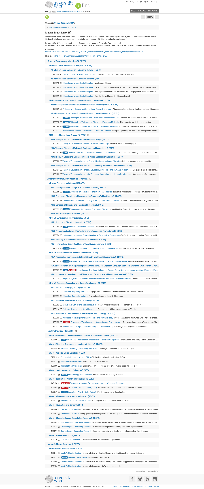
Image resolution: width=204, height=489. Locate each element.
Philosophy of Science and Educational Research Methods (87, 109)
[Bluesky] (140, 479)
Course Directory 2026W (72, 12)
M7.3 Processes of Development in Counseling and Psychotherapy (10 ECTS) (83, 313)
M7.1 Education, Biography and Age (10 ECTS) (70, 287)
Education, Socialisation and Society (76, 400)
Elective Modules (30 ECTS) (60, 331)
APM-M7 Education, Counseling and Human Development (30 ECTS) (77, 283)
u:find (58, 12)
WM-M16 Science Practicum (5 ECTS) (65, 435)
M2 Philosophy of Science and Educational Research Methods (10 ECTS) (79, 100)
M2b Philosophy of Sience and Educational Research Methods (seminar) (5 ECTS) (85, 113)
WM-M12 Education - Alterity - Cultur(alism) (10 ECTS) (71, 379)
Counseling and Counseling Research (76, 422)
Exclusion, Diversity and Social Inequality (79, 305)
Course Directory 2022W (64, 23)
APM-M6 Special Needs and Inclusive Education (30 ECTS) (73, 253)
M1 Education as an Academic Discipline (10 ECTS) (70, 65)
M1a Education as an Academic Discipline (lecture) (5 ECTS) (76, 70)
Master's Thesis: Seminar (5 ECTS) (63, 444)
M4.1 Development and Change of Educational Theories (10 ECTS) (78, 187)
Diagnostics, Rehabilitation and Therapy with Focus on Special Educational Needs (96, 279)
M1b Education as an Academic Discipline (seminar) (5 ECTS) (76, 79)
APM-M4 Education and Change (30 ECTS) (67, 183)
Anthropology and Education (80, 375)
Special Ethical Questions (71, 361)
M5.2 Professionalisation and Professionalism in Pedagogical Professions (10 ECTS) (86, 231)
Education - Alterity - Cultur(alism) (83, 388)
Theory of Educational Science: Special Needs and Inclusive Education (91, 161)
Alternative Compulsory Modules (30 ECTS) (67, 179)
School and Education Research (81, 227)
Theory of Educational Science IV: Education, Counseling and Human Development (96, 170)
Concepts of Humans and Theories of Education (90, 209)
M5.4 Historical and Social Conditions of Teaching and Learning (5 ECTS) (81, 244)
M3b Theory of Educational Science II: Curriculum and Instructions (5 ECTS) (82, 148)
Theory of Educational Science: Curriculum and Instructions (92, 152)
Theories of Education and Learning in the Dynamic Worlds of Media (90, 200)
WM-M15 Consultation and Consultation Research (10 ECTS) (74, 418)
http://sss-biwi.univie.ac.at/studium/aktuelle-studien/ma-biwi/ (81, 56)
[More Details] (47, 17)
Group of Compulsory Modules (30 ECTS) (66, 61)
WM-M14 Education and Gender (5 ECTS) (66, 405)
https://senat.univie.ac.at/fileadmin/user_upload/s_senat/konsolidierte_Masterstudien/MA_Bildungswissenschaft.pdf (94, 52)
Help (133, 11)
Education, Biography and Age (74, 292)
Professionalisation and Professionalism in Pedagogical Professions (91, 235)
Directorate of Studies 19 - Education (64, 27)
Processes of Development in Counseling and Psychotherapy (87, 318)
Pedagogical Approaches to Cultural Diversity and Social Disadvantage (99, 261)
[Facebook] (132, 479)
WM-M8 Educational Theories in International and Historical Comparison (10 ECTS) (83, 335)
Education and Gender (70, 409)
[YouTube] (147, 479)
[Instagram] (155, 479)
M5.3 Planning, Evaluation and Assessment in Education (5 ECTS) (78, 240)
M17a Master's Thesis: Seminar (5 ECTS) (66, 449)
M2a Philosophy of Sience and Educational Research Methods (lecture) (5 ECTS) (84, 105)
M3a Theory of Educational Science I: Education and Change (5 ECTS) (80, 139)
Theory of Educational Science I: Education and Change (85, 144)
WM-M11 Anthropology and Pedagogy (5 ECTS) (69, 370)
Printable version (152, 486)
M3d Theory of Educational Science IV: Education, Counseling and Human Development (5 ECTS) (91, 165)
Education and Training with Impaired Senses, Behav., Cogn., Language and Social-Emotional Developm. (119, 270)
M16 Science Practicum (70, 440)
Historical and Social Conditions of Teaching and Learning (94, 248)
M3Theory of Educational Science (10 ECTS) (67, 135)
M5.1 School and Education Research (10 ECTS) (71, 222)
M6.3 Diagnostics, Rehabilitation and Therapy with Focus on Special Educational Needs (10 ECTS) (92, 274)
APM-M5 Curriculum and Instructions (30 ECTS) (69, 218)
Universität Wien (53, 2)
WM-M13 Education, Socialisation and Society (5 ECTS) (72, 396)
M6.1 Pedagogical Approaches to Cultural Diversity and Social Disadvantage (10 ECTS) (87, 257)
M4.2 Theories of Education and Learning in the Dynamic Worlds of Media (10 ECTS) (86, 196)
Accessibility (125, 486)
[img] (83, 7)
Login (129, 2)
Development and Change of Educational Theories (91, 192)
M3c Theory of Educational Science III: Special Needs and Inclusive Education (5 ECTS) (87, 157)
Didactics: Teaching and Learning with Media (79, 348)
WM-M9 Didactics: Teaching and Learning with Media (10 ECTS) (76, 344)
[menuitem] (139, 1)
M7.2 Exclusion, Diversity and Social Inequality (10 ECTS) (75, 300)
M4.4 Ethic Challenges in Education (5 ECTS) (69, 213)
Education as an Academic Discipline (78, 74)
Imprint (116, 486)
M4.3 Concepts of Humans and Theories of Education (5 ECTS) (77, 205)
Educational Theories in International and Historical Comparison (92, 340)
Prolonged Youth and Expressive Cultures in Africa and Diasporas (97, 383)
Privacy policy (137, 486)
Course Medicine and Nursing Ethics (76, 357)
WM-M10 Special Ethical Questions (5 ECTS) (67, 353)
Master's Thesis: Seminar (71, 453)
